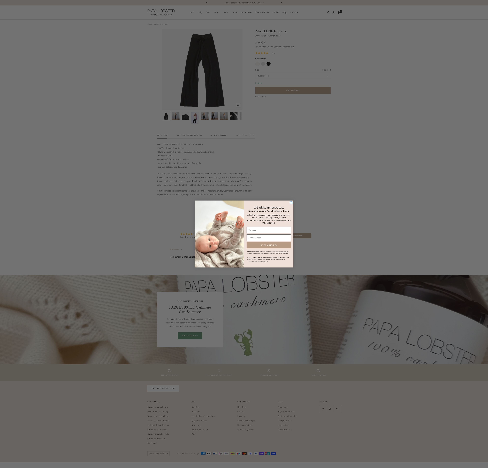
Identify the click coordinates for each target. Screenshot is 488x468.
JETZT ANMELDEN (268, 245)
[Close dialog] (291, 203)
